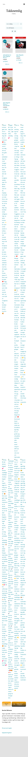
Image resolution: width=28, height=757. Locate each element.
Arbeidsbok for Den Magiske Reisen (7, 56)
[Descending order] (21, 24)
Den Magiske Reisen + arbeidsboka (6, 104)
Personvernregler (7, 728)
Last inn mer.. (6, 704)
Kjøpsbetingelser (7, 733)
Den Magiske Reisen (20, 55)
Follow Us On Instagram (20, 704)
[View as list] (15, 31)
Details (7, 64)
